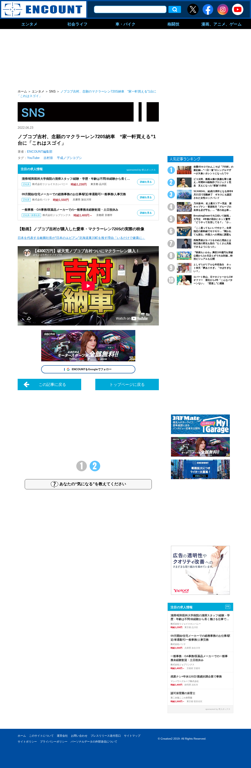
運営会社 (62, 735)
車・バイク (125, 24)
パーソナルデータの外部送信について (94, 741)
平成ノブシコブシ (69, 158)
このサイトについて (41, 735)
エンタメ (29, 24)
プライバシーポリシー (53, 741)
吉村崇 (48, 158)
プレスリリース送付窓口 (106, 735)
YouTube (33, 158)
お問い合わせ (79, 735)
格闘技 (173, 24)
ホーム (22, 735)
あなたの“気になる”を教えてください (92, 484)
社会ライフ (77, 24)
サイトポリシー (27, 741)
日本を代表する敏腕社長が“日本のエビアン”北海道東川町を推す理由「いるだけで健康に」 (81, 237)
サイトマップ (132, 735)
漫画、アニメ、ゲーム (221, 24)
